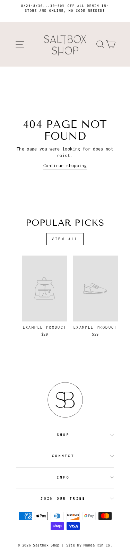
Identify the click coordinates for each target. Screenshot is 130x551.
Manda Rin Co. (98, 545)
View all (65, 239)
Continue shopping (65, 165)
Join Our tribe (63, 498)
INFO (63, 477)
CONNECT (63, 456)
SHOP (63, 435)
